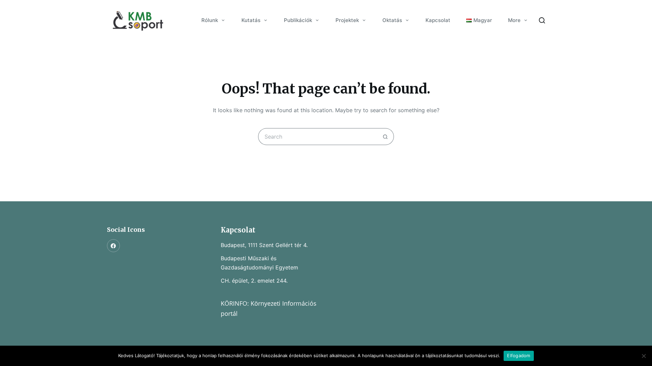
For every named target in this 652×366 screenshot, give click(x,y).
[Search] (542, 20)
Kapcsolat (437, 20)
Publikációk (298, 20)
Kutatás (250, 20)
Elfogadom (518, 355)
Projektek (347, 20)
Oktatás (392, 20)
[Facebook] (113, 245)
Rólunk (209, 20)
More (514, 20)
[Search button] (385, 136)
